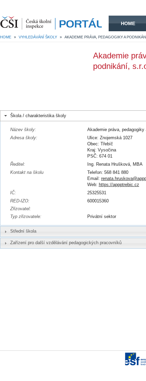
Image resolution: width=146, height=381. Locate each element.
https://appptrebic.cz (119, 184)
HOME (54, 23)
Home (128, 23)
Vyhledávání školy (38, 37)
